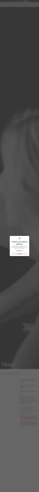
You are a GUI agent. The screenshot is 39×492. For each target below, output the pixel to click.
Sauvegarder (19, 253)
